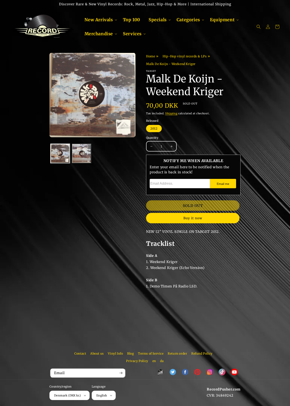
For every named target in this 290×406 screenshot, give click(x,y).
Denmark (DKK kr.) (67, 395)
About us (97, 353)
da (162, 361)
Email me (223, 183)
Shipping (171, 113)
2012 (154, 128)
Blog (130, 353)
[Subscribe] (120, 373)
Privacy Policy (137, 361)
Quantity (152, 138)
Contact (80, 353)
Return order (177, 353)
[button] (99, 20)
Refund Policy (202, 353)
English (101, 395)
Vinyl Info (115, 353)
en (154, 361)
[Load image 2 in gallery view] (81, 153)
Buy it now (192, 218)
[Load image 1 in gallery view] (60, 153)
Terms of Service (151, 353)
